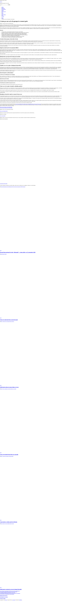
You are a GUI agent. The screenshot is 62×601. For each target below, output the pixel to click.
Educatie (3, 16)
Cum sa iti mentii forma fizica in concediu (9, 454)
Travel (2, 13)
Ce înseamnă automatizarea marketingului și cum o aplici (7, 592)
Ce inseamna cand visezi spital (3, 183)
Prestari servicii (4, 11)
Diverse (3, 7)
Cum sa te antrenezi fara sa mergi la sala (9, 319)
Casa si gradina (4, 9)
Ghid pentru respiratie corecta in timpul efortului (11, 589)
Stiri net (1, 1)
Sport (2, 15)
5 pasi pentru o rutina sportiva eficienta (8, 521)
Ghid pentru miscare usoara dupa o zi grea (9, 387)
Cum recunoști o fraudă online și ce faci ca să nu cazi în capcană (8, 591)
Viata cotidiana (4, 14)
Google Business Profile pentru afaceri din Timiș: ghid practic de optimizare (10, 593)
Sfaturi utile (3, 8)
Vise (2, 12)
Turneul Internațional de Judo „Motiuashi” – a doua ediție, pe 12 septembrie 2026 (17, 252)
